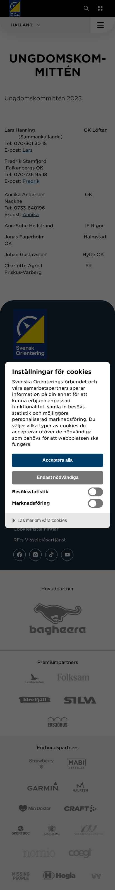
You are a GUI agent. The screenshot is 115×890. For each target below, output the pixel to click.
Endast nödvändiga (57, 477)
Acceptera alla (57, 460)
